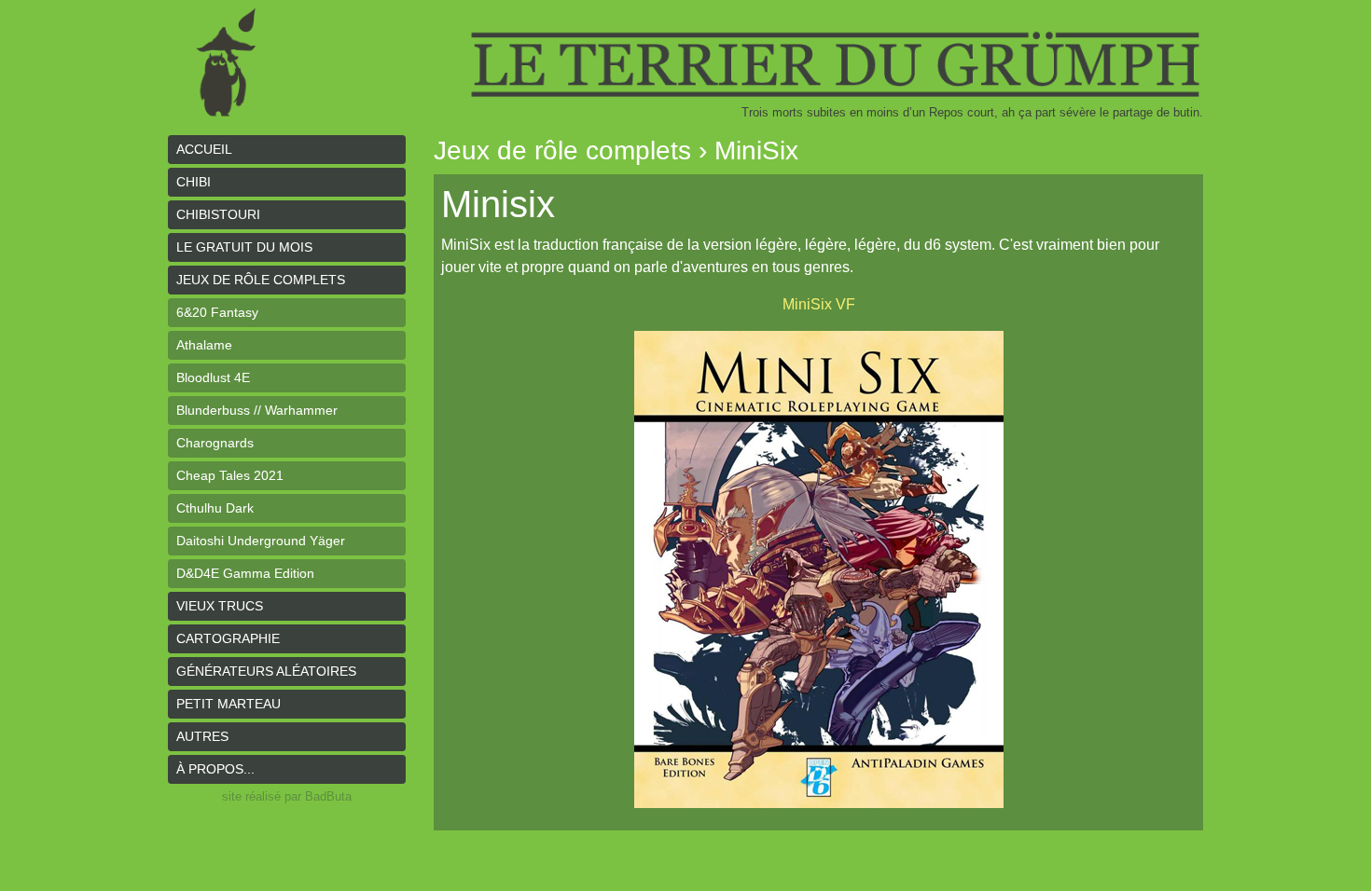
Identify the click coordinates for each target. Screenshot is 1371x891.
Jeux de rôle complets (260, 279)
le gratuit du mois (244, 247)
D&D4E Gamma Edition (245, 573)
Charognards (215, 442)
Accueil (204, 149)
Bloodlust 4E (213, 377)
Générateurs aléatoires (266, 671)
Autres (202, 736)
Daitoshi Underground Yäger (260, 540)
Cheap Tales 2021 (230, 475)
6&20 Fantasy (217, 312)
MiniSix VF (818, 304)
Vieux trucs (219, 605)
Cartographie (228, 638)
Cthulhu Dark (215, 507)
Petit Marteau (228, 703)
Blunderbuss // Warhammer (257, 410)
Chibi (193, 181)
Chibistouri (218, 214)
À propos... (215, 768)
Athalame (204, 344)
